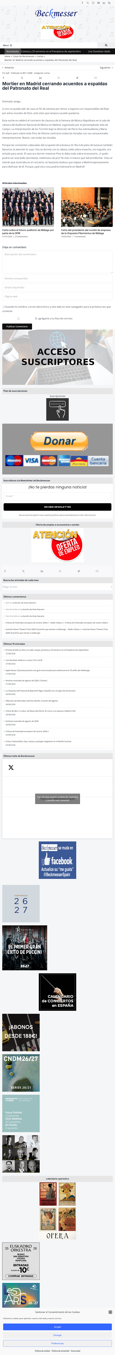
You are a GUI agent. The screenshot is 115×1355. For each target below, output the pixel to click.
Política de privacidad (60, 1350)
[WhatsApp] (60, 571)
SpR (7, 73)
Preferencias (57, 1343)
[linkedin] (104, 3)
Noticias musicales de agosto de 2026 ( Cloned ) (26, 680)
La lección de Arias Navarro (24, 602)
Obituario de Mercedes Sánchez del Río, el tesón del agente (32, 700)
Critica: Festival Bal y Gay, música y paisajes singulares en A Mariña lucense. (39, 741)
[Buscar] (106, 45)
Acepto (57, 1327)
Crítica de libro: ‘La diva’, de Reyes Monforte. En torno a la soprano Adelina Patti (41, 711)
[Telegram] (78, 571)
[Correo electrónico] (97, 571)
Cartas (47, 73)
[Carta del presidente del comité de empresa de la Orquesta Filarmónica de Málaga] (87, 189)
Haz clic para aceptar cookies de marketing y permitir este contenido (57, 799)
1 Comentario (80, 236)
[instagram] (93, 3)
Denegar (57, 1335)
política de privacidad (62, 515)
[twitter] (88, 3)
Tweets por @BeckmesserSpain (57, 799)
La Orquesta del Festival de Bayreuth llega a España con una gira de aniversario (40, 690)
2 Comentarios (21, 236)
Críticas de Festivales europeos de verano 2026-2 (86, 622)
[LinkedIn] (42, 571)
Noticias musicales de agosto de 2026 (22, 721)
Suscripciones (57, 396)
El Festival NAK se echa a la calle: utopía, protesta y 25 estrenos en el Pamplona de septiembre (47, 650)
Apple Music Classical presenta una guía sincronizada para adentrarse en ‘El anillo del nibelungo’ (48, 670)
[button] (110, 1312)
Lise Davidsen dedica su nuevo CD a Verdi (82, 51)
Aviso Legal (75, 1350)
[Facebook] (5, 571)
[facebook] (82, 3)
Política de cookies (42, 1350)
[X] (23, 571)
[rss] (109, 3)
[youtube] (98, 3)
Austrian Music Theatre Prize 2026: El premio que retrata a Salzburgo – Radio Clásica (43, 629)
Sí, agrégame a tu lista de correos (53, 318)
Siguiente (105, 67)
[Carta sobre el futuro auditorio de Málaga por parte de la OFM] (28, 189)
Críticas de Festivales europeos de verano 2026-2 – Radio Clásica (34, 622)
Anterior (9, 67)
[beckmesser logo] (56, 6)
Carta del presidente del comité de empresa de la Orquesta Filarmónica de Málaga (86, 232)
